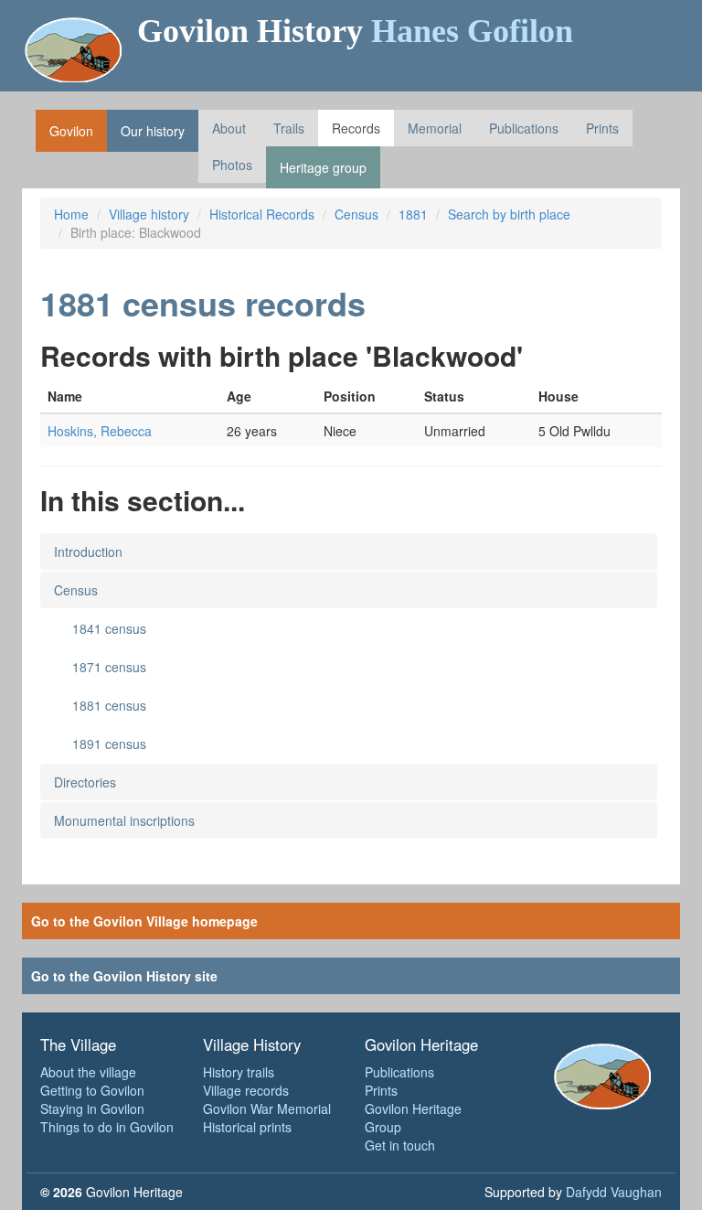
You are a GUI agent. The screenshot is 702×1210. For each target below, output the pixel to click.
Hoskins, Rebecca (100, 431)
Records (356, 128)
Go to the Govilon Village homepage (144, 921)
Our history (153, 131)
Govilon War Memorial (267, 1108)
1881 (413, 214)
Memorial (435, 128)
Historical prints (247, 1127)
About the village (88, 1072)
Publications (523, 128)
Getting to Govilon (92, 1090)
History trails (238, 1072)
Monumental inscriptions (124, 820)
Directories (85, 782)
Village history (149, 214)
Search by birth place (509, 214)
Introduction (88, 551)
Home (71, 214)
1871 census (109, 667)
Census (356, 214)
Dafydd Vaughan (614, 1192)
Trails (288, 128)
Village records (246, 1090)
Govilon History (355, 31)
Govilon (71, 131)
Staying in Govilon (92, 1108)
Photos (232, 164)
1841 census (109, 628)
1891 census (109, 743)
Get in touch (400, 1145)
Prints (602, 128)
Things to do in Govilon (107, 1127)
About (229, 128)
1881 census (109, 705)
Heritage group (323, 167)
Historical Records (261, 214)
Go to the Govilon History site (124, 976)
